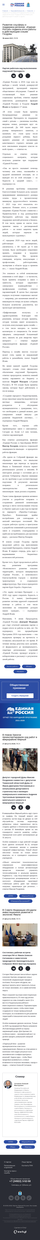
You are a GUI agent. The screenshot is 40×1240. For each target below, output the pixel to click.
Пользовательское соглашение (20, 1214)
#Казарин (20, 671)
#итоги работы (12, 666)
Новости (30, 11)
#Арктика (28, 1147)
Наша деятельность (18, 11)
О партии (7, 1162)
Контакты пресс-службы (10, 1172)
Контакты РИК (27, 1166)
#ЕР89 (10, 896)
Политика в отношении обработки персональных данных (20, 1218)
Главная (5, 11)
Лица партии (27, 1162)
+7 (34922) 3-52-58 (20, 1181)
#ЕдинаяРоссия (27, 896)
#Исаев (29, 666)
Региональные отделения (9, 1166)
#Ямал (12, 1147)
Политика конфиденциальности (20, 1216)
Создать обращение (20, 696)
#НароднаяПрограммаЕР (20, 901)
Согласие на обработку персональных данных (20, 1221)
